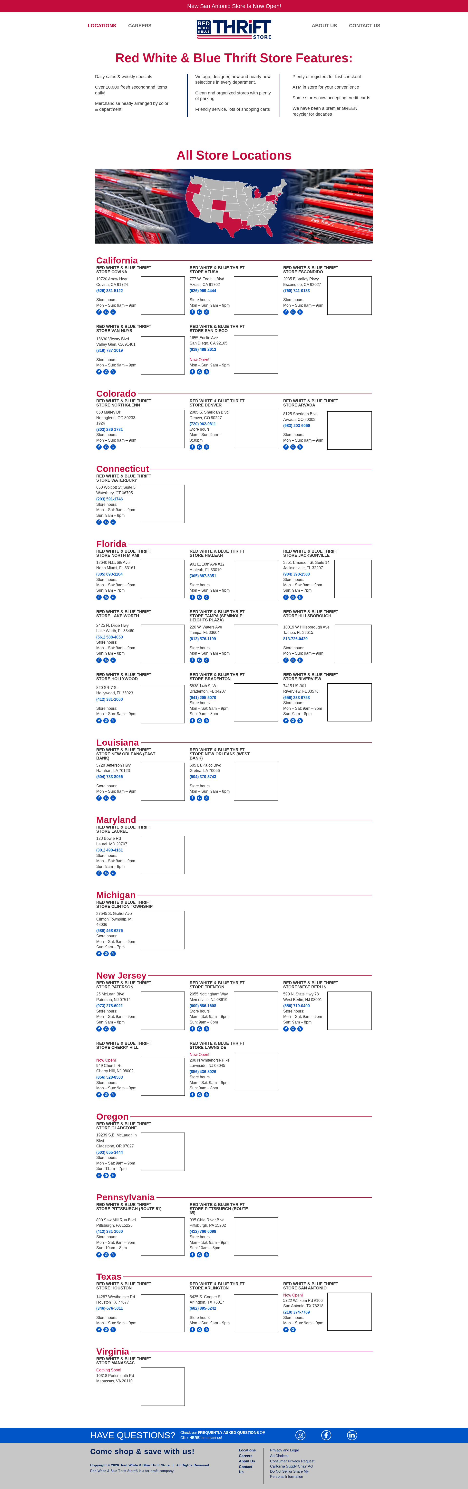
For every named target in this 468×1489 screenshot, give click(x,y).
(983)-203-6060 (296, 426)
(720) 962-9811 (203, 424)
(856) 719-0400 (296, 1006)
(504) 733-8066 (109, 777)
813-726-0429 (295, 639)
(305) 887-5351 (203, 576)
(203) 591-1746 (109, 499)
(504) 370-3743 (203, 777)
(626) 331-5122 (109, 291)
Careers (139, 25)
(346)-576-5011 (109, 1308)
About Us (324, 25)
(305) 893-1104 (109, 574)
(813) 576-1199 (203, 639)
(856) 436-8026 (203, 1072)
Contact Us (364, 25)
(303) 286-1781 (109, 429)
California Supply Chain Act (291, 1466)
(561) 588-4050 (109, 637)
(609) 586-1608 (203, 1006)
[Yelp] (113, 312)
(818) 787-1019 (109, 350)
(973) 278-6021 (109, 1006)
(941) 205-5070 (203, 698)
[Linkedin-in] (352, 1435)
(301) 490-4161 (109, 850)
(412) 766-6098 (203, 1231)
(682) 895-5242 (203, 1308)
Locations (102, 25)
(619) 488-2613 (203, 349)
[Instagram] (300, 1435)
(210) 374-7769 (296, 1312)
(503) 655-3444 (109, 1152)
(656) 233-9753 (296, 698)
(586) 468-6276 (109, 931)
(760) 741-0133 (296, 291)
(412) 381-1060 (109, 699)
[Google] (106, 312)
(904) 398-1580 (296, 574)
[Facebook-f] (99, 312)
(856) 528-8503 (109, 1077)
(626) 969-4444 (203, 291)
